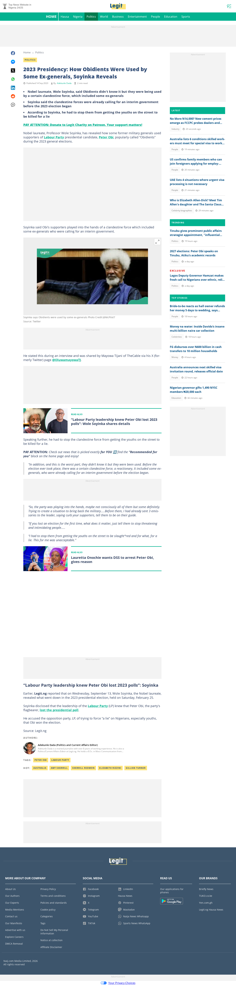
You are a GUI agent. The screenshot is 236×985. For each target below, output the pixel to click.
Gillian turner (136, 767)
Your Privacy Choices (121, 983)
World (104, 16)
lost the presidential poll (59, 710)
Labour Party (54, 137)
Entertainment (137, 16)
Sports (185, 16)
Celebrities (177, 336)
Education (170, 16)
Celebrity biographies (182, 210)
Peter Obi (106, 137)
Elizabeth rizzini (110, 767)
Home (51, 16)
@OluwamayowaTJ (66, 360)
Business (118, 16)
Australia (39, 767)
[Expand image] (157, 241)
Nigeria (77, 16)
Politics (91, 16)
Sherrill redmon (83, 767)
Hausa (65, 16)
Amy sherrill (59, 767)
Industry (175, 128)
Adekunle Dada (64, 83)
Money (175, 357)
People (155, 16)
